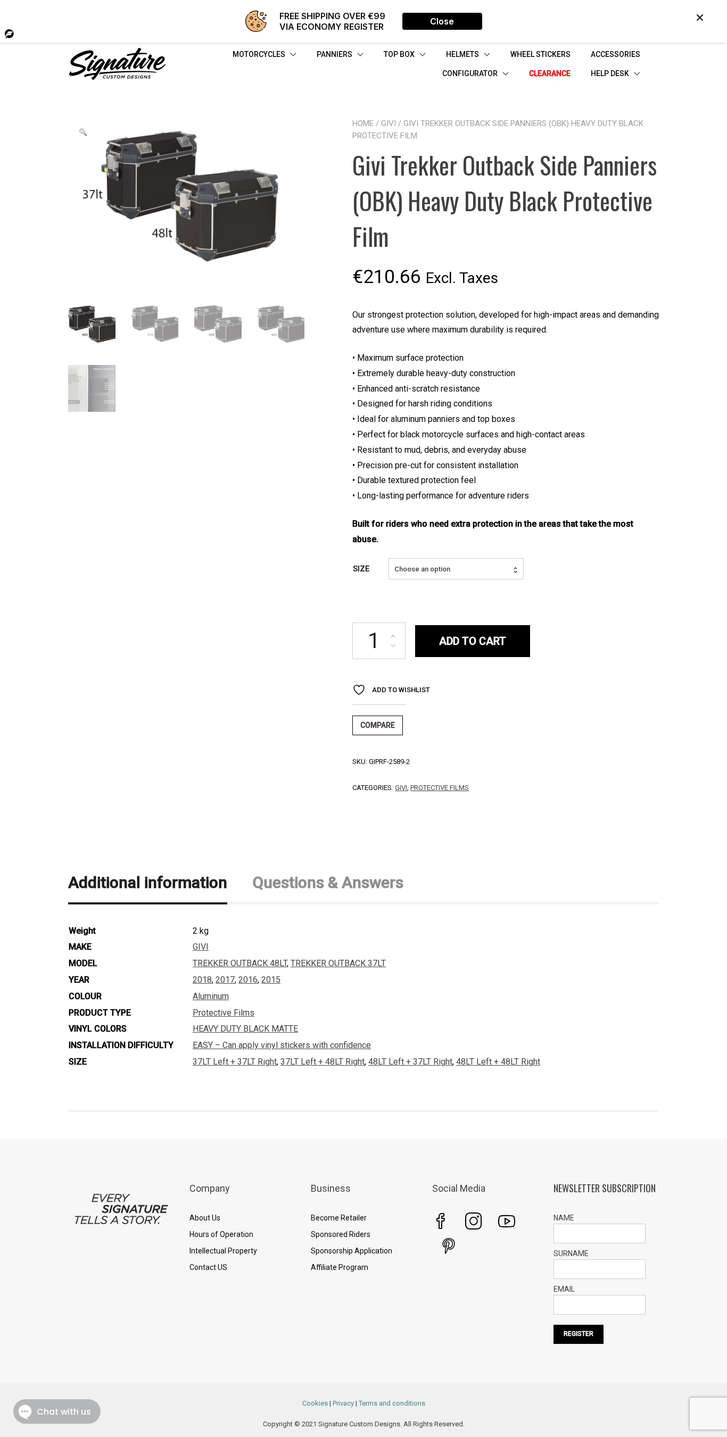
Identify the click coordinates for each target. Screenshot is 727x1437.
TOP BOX (399, 54)
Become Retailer (339, 1218)
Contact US (208, 1267)
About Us (204, 1218)
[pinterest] (448, 1246)
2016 (248, 980)
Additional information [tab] (147, 882)
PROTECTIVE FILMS (439, 788)
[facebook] (440, 1221)
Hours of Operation (221, 1234)
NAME (563, 1218)
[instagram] (473, 1221)
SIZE (361, 569)
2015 (270, 980)
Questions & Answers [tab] (328, 882)
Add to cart (472, 641)
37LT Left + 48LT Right (322, 1062)
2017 (225, 980)
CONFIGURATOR (470, 73)
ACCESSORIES (615, 54)
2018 (202, 980)
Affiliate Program (339, 1267)
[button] (83, 132)
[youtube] (506, 1221)
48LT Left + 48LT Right (498, 1062)
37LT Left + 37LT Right (235, 1062)
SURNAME (571, 1253)
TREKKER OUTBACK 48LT (240, 963)
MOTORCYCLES (259, 54)
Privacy (343, 1403)
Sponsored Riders (340, 1234)
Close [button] (442, 21)
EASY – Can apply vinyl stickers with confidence (282, 1045)
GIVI (388, 123)
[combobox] (456, 568)
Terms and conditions (392, 1403)
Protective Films (223, 1013)
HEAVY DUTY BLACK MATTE (245, 1029)
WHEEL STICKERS (540, 54)
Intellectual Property (223, 1251)
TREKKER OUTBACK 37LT (338, 963)
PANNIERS (334, 54)
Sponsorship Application (351, 1251)
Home (363, 123)
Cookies (315, 1403)
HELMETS (462, 54)
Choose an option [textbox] (422, 569)
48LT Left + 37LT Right (410, 1062)
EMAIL (564, 1289)
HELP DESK (610, 73)
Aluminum (211, 996)
